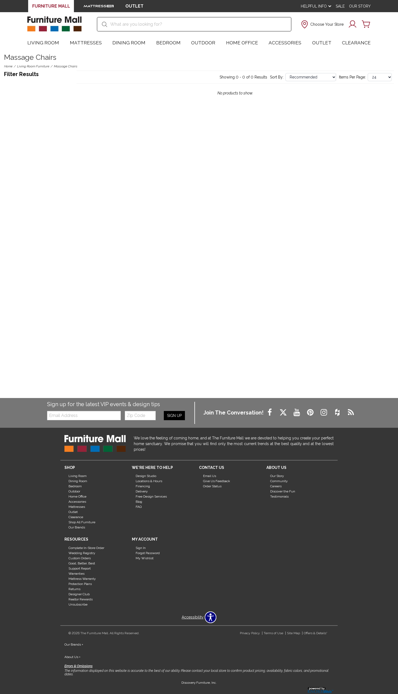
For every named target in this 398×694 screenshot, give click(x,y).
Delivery (142, 491)
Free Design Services (151, 496)
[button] (322, 24)
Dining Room (128, 42)
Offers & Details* (315, 633)
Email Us (209, 476)
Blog (139, 502)
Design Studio (146, 476)
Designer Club (79, 594)
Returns (74, 589)
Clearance (356, 42)
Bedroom (168, 42)
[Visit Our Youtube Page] (297, 412)
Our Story (360, 6)
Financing (143, 486)
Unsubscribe (77, 604)
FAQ (139, 507)
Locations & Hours (149, 481)
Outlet (321, 42)
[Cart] (366, 24)
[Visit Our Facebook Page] (270, 412)
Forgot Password (148, 553)
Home (8, 66)
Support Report (79, 568)
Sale (340, 6)
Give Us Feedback (216, 481)
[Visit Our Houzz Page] (338, 412)
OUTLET (134, 6)
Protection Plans (80, 584)
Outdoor (203, 42)
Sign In (141, 548)
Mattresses (86, 42)
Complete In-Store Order (86, 548)
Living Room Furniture (33, 66)
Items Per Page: (352, 77)
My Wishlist (145, 558)
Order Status (212, 486)
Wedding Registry (81, 553)
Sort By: (276, 77)
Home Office (242, 42)
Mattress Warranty (82, 579)
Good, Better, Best (81, 563)
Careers (276, 486)
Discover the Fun (282, 491)
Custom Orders (79, 558)
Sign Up (174, 415)
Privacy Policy (250, 633)
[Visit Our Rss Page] (351, 412)
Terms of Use (273, 633)
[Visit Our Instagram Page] (324, 412)
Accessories (285, 42)
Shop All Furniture (81, 522)
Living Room (43, 42)
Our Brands (76, 527)
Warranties (76, 573)
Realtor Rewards (80, 599)
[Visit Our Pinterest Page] (311, 412)
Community (279, 481)
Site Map (293, 633)
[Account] (352, 24)
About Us (72, 657)
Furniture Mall (51, 6)
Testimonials (279, 496)
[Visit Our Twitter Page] (284, 412)
